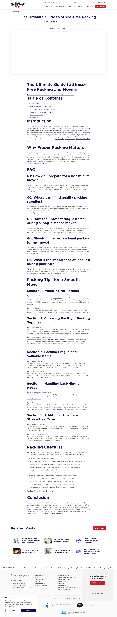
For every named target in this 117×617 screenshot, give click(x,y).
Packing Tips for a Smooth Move (41, 112)
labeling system (50, 340)
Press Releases (40, 583)
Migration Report (63, 575)
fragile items (51, 228)
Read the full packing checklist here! (40, 491)
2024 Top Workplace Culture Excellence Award (67, 578)
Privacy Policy (63, 581)
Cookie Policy (11, 606)
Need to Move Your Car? (54, 513)
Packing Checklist (36, 115)
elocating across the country (52, 130)
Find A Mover (89, 6)
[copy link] (66, 28)
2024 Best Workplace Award (41, 613)
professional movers (34, 399)
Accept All (28, 610)
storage (68, 426)
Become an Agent (86, 2)
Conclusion (34, 118)
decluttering (54, 187)
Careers (38, 581)
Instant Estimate (74, 2)
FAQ (36, 577)
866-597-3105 (102, 2)
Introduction (34, 103)
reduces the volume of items (51, 302)
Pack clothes (82, 310)
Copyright (61, 583)
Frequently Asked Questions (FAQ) (42, 109)
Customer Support (61, 2)
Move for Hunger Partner (91, 605)
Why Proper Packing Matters (40, 106)
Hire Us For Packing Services (37, 163)
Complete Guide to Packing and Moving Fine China (67, 568)
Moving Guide (49, 2)
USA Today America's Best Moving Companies (77, 613)
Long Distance (60, 6)
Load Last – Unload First (45, 475)
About (80, 6)
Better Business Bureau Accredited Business (61, 605)
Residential (49, 6)
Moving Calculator (41, 585)
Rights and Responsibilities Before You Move (67, 588)
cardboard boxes (54, 329)
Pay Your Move (40, 575)
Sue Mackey (52, 22)
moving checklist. (77, 454)
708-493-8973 (17, 580)
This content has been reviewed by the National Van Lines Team (50, 95)
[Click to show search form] (94, 3)
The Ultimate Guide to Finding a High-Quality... (101, 568)
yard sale (33, 302)
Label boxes (34, 467)
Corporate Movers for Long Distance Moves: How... (32, 568)
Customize (13, 610)
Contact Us (39, 579)
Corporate (71, 6)
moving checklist (56, 487)
